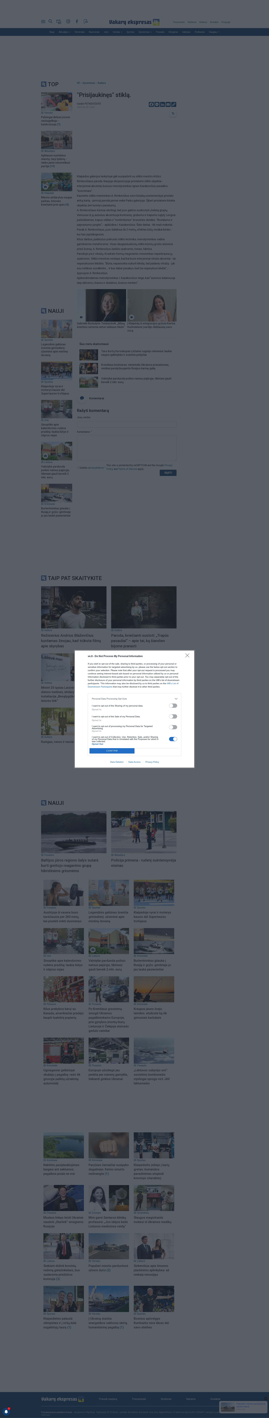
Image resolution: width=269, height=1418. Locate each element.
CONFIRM (112, 751)
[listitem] (134, 698)
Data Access (134, 762)
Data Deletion (117, 762)
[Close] (188, 656)
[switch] (173, 706)
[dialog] (134, 709)
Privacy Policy (152, 762)
